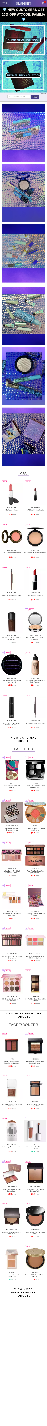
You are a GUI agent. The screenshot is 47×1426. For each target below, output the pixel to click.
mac (23, 472)
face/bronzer (23, 1024)
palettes (23, 748)
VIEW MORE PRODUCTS (23, 739)
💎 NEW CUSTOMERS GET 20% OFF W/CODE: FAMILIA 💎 (23, 14)
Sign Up (35, 97)
